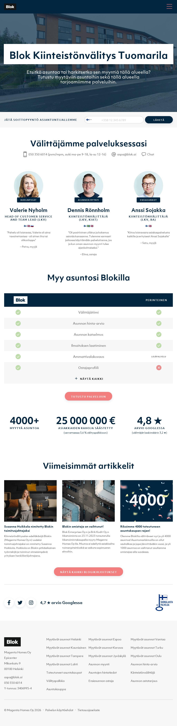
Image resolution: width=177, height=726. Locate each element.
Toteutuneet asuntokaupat (64, 672)
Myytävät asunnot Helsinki (63, 639)
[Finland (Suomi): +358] (88, 119)
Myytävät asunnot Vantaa (148, 639)
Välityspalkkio (55, 681)
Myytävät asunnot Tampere (64, 656)
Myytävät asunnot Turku (147, 648)
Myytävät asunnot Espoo (104, 639)
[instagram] (31, 602)
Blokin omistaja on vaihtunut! (83, 526)
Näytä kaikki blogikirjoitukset (88, 572)
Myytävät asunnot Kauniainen (66, 648)
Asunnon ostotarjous (144, 681)
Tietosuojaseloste (88, 710)
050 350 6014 (13, 683)
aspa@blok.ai (13, 677)
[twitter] (20, 602)
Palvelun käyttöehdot (59, 710)
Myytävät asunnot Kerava (105, 648)
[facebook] (9, 602)
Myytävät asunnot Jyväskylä (107, 656)
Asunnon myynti (98, 664)
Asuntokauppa (56, 689)
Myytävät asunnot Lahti (62, 664)
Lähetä (158, 120)
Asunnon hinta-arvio (144, 664)
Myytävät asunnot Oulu (146, 656)
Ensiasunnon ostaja (101, 681)
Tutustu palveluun (88, 396)
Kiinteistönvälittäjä (143, 672)
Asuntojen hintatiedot (102, 672)
